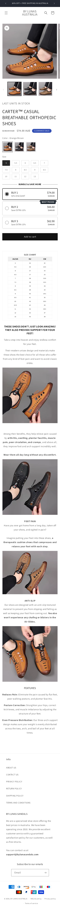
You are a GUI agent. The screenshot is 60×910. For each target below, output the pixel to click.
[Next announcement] (54, 3)
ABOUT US (11, 767)
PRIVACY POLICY (14, 781)
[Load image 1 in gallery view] (14, 89)
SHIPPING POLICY (15, 795)
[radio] (7, 147)
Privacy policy (50, 899)
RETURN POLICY (14, 788)
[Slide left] (3, 89)
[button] (6, 12)
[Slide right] (56, 89)
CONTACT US (12, 774)
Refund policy (36, 899)
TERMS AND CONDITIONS (18, 802)
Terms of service (31, 903)
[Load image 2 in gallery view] (30, 89)
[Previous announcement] (5, 3)
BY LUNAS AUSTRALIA (18, 898)
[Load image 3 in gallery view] (45, 89)
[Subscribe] (45, 872)
